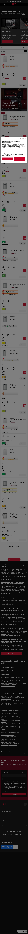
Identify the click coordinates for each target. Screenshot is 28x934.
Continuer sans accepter (22, 138)
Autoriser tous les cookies (19, 159)
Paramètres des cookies (7, 158)
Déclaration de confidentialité (6, 155)
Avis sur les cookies (17, 154)
